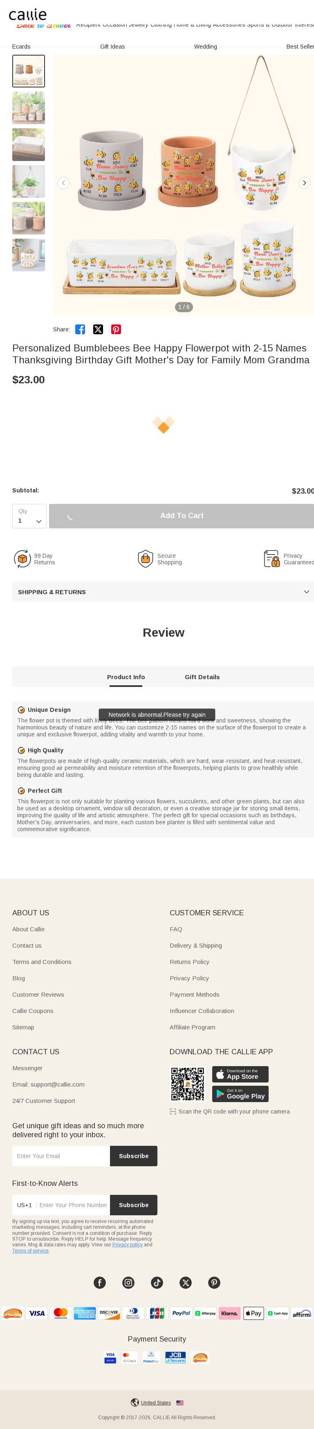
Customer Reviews (38, 994)
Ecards (21, 46)
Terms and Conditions (42, 961)
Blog (18, 978)
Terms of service (30, 1251)
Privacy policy (127, 1245)
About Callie (28, 929)
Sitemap (23, 1027)
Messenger (27, 1067)
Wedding (205, 46)
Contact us (27, 945)
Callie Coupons (33, 1010)
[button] (304, 183)
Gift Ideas (112, 46)
